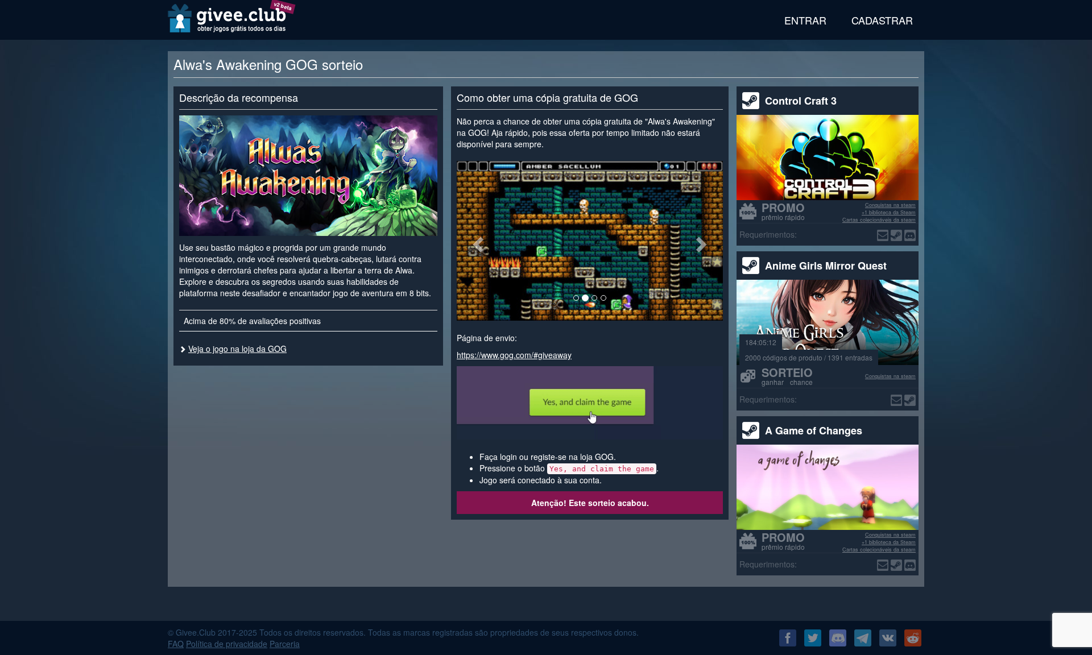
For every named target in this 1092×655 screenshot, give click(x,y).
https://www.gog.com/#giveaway (514, 354)
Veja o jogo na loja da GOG (237, 348)
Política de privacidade (226, 643)
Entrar (805, 20)
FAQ (176, 643)
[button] (477, 241)
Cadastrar (882, 20)
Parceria (285, 643)
